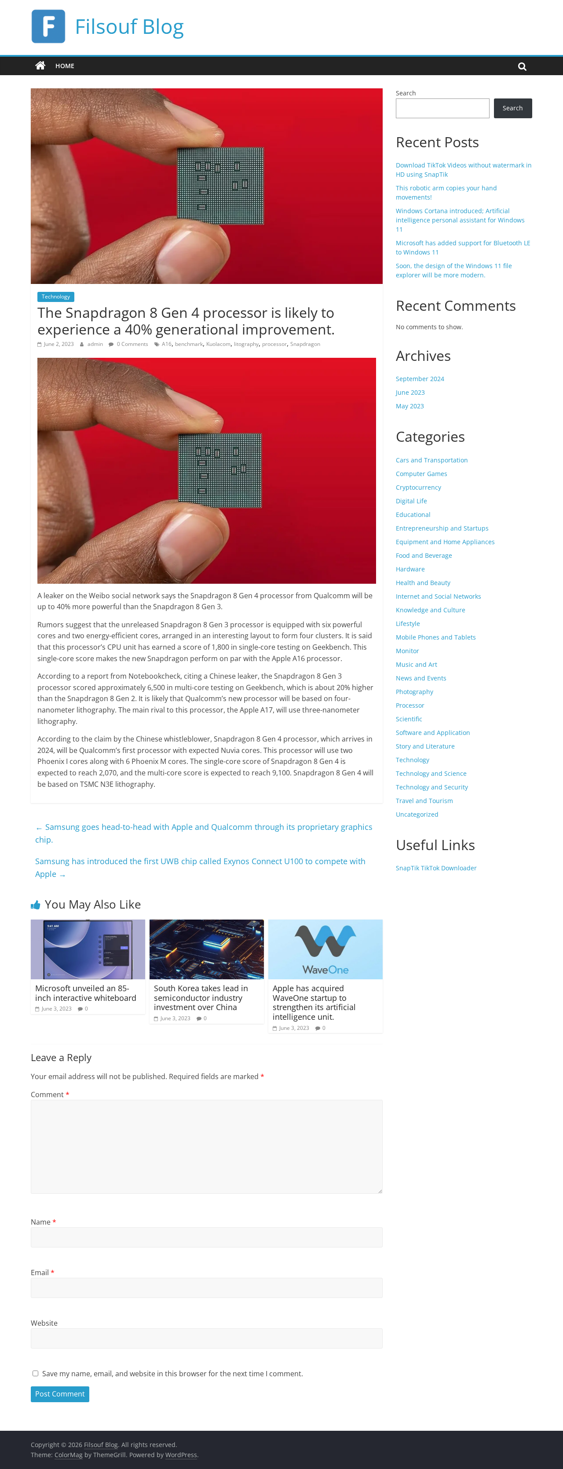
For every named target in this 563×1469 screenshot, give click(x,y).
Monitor (407, 651)
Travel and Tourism (424, 800)
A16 (167, 344)
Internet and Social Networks (438, 596)
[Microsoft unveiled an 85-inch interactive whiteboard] (88, 925)
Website (44, 1323)
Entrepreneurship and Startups (442, 528)
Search (406, 93)
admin (96, 344)
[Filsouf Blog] (40, 66)
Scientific (409, 719)
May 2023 (410, 406)
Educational (413, 514)
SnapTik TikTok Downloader (436, 868)
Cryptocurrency (418, 487)
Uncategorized (417, 814)
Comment (50, 1094)
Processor (410, 705)
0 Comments (132, 344)
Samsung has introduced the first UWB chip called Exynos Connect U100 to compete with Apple (200, 867)
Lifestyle (408, 623)
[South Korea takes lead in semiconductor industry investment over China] (207, 925)
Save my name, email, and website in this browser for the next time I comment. (172, 1373)
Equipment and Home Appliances (445, 542)
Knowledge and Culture (430, 610)
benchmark (189, 344)
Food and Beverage (424, 555)
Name (43, 1222)
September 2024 (420, 379)
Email (43, 1272)
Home (64, 66)
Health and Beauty (423, 582)
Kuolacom (218, 344)
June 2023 (410, 392)
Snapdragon (305, 344)
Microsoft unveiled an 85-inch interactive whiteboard (85, 993)
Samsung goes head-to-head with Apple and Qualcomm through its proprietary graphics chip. (204, 833)
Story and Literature (425, 746)
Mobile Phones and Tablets (436, 637)
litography (246, 344)
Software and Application (433, 732)
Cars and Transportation (432, 460)
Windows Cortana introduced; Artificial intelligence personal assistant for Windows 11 (460, 220)
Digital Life (411, 501)
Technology (56, 296)
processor (274, 344)
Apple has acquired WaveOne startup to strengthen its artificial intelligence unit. (314, 1002)
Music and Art (416, 664)
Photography (414, 691)
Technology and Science (431, 773)
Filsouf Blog (129, 26)
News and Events (421, 678)
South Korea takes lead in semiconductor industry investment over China (201, 997)
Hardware (410, 569)
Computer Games (421, 473)
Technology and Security (432, 787)
